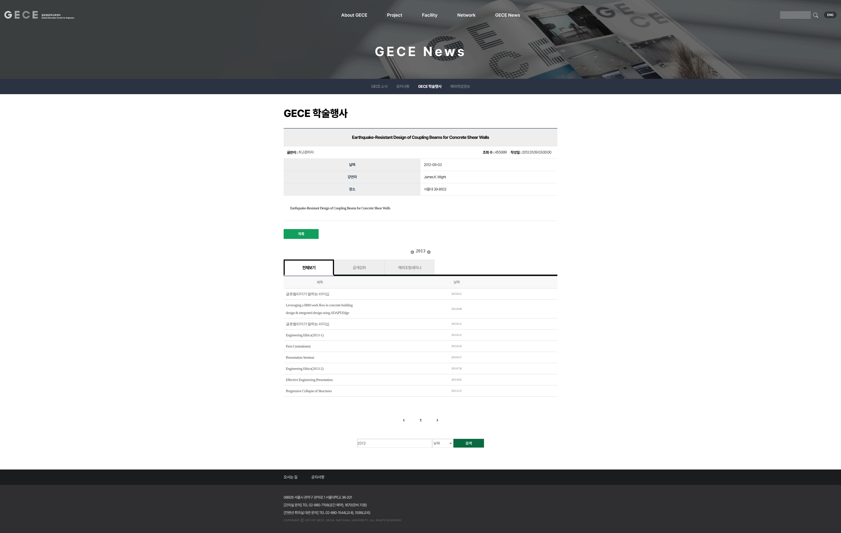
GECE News (507, 15)
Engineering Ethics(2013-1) (304, 335)
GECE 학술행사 (430, 86)
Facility (430, 15)
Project (394, 15)
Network (466, 15)
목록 (301, 234)
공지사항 (402, 86)
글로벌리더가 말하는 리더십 (307, 294)
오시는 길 (290, 477)
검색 (468, 443)
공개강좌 (359, 267)
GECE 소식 (379, 86)
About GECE (354, 15)
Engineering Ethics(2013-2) (304, 369)
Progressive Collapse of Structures (309, 391)
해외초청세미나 (409, 267)
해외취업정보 (460, 86)
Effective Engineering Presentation (309, 380)
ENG (830, 15)
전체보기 (308, 267)
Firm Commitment (298, 346)
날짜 (457, 282)
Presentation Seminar (300, 357)
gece (44, 15)
